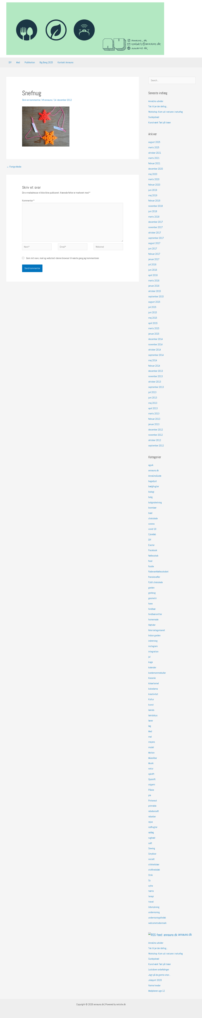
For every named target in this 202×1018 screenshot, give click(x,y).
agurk (150, 465)
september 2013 (156, 386)
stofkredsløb (154, 869)
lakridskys (152, 715)
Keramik (152, 678)
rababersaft (153, 811)
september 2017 (156, 237)
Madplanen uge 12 (156, 990)
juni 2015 (152, 312)
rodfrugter (152, 827)
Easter (151, 545)
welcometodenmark (157, 922)
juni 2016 (152, 269)
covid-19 (152, 528)
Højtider (151, 624)
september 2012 (156, 445)
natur (150, 768)
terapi (151, 896)
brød (150, 513)
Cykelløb (152, 534)
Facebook (152, 550)
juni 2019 (152, 189)
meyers (151, 741)
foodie (151, 566)
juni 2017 (152, 248)
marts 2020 (153, 179)
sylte (150, 885)
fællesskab (153, 555)
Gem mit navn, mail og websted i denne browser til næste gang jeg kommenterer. (62, 258)
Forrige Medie (14, 166)
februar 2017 (154, 253)
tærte (151, 890)
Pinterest (152, 800)
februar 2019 (154, 200)
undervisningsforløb (157, 917)
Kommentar (28, 200)
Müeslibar (152, 757)
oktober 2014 (154, 349)
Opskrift (152, 779)
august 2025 (154, 142)
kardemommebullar (157, 672)
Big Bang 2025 (46, 62)
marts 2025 (153, 147)
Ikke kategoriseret (156, 630)
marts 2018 (153, 216)
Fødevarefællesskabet (158, 571)
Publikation (30, 62)
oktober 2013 (154, 381)
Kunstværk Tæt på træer (159, 122)
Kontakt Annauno (65, 62)
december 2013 (155, 370)
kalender (152, 667)
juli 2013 (152, 392)
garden (151, 587)
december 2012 (155, 429)
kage (150, 662)
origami (151, 784)
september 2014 (156, 354)
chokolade (153, 518)
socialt (151, 859)
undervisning (154, 912)
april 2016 (153, 275)
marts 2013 (153, 413)
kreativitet (153, 694)
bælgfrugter (153, 486)
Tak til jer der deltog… (158, 106)
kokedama (153, 688)
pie (149, 795)
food (150, 560)
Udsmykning (153, 907)
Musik (151, 763)
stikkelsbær (153, 864)
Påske (151, 789)
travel (151, 901)
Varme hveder (154, 985)
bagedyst (152, 481)
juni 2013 (152, 397)
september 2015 (156, 296)
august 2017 (154, 243)
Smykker (152, 853)
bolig (150, 497)
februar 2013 (154, 418)
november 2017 (155, 227)
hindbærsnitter (155, 614)
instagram (153, 646)
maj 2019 (152, 195)
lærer (150, 720)
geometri (152, 598)
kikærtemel (153, 683)
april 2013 (153, 408)
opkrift (151, 773)
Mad (18, 62)
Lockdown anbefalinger (158, 969)
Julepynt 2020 (155, 980)
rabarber (152, 816)
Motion (151, 752)
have (150, 603)
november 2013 (155, 376)
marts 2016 (153, 280)
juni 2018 (152, 211)
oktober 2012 (154, 440)
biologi (151, 491)
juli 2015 (152, 307)
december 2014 (155, 339)
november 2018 (155, 205)
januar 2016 (153, 285)
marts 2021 (153, 157)
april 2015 (152, 323)
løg (149, 725)
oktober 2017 (154, 232)
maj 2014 (152, 360)
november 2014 (155, 344)
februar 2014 (154, 365)
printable (152, 805)
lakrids (151, 710)
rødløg (151, 832)
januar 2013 (153, 424)
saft (150, 843)
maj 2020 (152, 174)
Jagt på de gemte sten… (159, 974)
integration (153, 651)
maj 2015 (152, 317)
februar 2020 (154, 184)
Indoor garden (154, 635)
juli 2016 (152, 264)
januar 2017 (153, 259)
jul (149, 656)
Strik (150, 875)
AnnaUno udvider (155, 101)
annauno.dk (153, 470)
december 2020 (155, 168)
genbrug (152, 592)
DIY (10, 62)
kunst (151, 704)
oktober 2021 (154, 152)
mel (150, 736)
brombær (152, 507)
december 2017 (155, 221)
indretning (152, 640)
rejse (150, 821)
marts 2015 (153, 328)
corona (151, 523)
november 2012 (155, 434)
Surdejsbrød (153, 117)
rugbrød (151, 837)
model (151, 747)
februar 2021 (154, 163)
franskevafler (154, 576)
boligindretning (155, 502)
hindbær (152, 608)
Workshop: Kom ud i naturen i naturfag (165, 111)
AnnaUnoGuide (154, 475)
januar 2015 (153, 333)
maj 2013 (152, 402)
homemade (153, 619)
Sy (149, 880)
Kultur (151, 699)
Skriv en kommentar (31, 99)
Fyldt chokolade (155, 582)
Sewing (151, 848)
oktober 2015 (154, 291)
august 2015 (154, 301)
